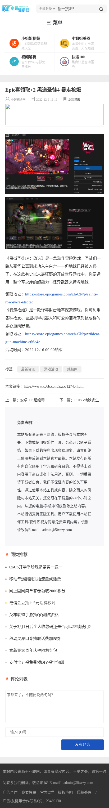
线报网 (72, 369)
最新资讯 (28, 369)
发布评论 (82, 745)
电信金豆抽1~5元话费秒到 (32, 603)
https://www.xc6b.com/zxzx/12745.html (54, 386)
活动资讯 (74, 99)
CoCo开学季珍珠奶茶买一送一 (35, 567)
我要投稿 (28, 792)
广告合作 (10, 792)
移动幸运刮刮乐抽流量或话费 (35, 579)
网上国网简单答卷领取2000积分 (37, 591)
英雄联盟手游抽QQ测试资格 (34, 615)
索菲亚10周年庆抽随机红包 (33, 650)
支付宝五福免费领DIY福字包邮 (36, 662)
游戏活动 (51, 369)
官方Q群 (47, 792)
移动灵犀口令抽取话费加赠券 (35, 638)
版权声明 (65, 792)
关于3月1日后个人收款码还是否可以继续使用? (50, 627)
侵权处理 (84, 792)
